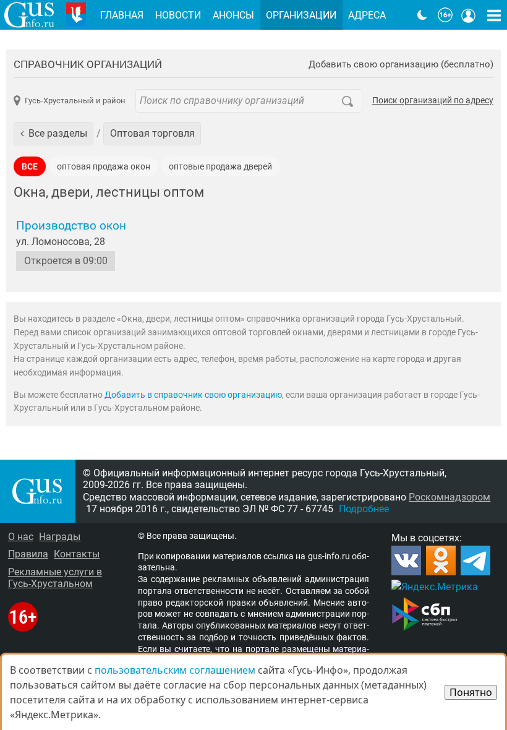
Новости (178, 15)
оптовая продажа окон (103, 166)
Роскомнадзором (449, 497)
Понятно (470, 692)
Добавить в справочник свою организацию (193, 395)
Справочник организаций (88, 64)
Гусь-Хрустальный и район (75, 100)
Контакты (77, 554)
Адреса (367, 15)
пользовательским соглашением (175, 670)
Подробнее (364, 509)
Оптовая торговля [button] (152, 133)
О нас (20, 537)
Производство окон (71, 226)
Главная (121, 15)
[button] (53, 133)
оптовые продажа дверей (220, 166)
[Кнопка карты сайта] (494, 15)
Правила (28, 554)
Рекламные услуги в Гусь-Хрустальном (55, 578)
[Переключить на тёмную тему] (422, 14)
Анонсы (233, 15)
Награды (59, 537)
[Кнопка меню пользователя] (469, 15)
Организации (301, 15)
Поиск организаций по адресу (432, 101)
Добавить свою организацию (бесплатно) (401, 64)
